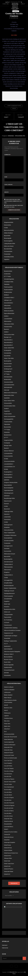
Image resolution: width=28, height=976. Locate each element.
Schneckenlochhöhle (9, 734)
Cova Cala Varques (9, 768)
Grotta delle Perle (8, 747)
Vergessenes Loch (8, 633)
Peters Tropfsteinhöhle (9, 532)
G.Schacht (6, 622)
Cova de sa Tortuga (8, 771)
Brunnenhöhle (7, 427)
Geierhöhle (6, 548)
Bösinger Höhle (8, 445)
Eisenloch (6, 503)
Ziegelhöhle (7, 411)
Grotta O (6, 829)
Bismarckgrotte (7, 238)
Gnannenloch (7, 519)
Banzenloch (7, 509)
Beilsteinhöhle (7, 379)
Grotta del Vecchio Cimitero (10, 831)
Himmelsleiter (7, 675)
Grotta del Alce (7, 855)
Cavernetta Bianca (8, 826)
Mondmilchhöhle (8, 271)
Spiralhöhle (7, 398)
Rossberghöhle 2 (8, 474)
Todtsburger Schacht (9, 590)
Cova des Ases (7, 800)
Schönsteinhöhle (8, 251)
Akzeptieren (15, 11)
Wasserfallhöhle (8, 485)
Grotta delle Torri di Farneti (10, 736)
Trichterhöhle (7, 543)
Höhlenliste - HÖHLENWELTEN (16, 135)
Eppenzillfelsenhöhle (9, 313)
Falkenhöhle (7, 424)
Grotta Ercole (7, 866)
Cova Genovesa (8, 773)
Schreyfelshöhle (8, 598)
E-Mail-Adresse (8, 184)
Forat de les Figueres (9, 805)
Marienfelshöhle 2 (8, 342)
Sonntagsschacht (8, 545)
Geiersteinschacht (8, 561)
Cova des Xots (7, 776)
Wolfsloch (6, 295)
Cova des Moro (7, 813)
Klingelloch (7, 572)
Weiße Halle (7, 604)
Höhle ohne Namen (9, 246)
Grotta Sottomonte (8, 739)
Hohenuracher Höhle (9, 334)
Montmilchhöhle (8, 363)
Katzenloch (7, 514)
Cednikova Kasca (8, 718)
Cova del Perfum (8, 765)
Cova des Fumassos (9, 802)
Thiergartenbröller (8, 614)
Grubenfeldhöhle (8, 477)
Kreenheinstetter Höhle (9, 405)
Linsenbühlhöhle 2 (8, 464)
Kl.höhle (6, 458)
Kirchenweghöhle (8, 240)
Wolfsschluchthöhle (9, 310)
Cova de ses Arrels (8, 808)
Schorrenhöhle (7, 366)
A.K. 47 (6, 643)
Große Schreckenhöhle (9, 416)
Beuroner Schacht (8, 659)
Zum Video (14, 35)
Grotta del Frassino (8, 752)
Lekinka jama (7, 692)
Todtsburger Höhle (8, 511)
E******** (6, 437)
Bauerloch (6, 329)
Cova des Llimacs (8, 816)
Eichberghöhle (7, 350)
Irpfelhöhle (6, 479)
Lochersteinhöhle (8, 453)
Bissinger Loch (7, 337)
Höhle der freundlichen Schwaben (12, 630)
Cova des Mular (8, 792)
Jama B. (6, 705)
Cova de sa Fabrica (9, 810)
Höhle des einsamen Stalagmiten (12, 651)
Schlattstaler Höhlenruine (10, 535)
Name (6, 176)
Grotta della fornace (9, 837)
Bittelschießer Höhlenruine (10, 392)
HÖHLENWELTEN (13, 972)
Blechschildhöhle (8, 656)
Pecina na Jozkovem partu (10, 758)
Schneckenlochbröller (9, 461)
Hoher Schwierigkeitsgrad (14, 105)
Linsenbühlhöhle (8, 318)
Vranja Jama (7, 723)
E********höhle (7, 276)
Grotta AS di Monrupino (9, 744)
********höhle (7, 429)
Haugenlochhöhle (8, 440)
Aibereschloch (7, 569)
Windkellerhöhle (8, 292)
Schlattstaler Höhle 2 (9, 297)
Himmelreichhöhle (8, 382)
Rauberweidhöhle (8, 289)
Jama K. (6, 710)
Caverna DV (7, 834)
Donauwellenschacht (9, 670)
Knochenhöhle (7, 551)
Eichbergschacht (8, 368)
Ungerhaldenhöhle (8, 490)
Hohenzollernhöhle (8, 530)
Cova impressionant (9, 787)
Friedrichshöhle (8, 413)
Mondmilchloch (7, 435)
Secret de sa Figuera (9, 779)
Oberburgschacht (8, 524)
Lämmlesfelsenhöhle (9, 384)
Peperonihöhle (7, 617)
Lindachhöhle (7, 516)
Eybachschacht (7, 501)
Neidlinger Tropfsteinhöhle (10, 641)
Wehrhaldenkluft (8, 387)
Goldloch (6, 332)
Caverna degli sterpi (9, 742)
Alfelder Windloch (8, 233)
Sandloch (6, 408)
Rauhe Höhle (7, 662)
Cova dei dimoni (8, 794)
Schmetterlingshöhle (9, 279)
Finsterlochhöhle (8, 421)
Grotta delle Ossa (8, 750)
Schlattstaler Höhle (8, 281)
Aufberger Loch (7, 300)
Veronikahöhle (7, 353)
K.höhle (6, 227)
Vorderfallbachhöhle (9, 256)
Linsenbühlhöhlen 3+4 (9, 466)
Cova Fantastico (8, 763)
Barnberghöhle (7, 361)
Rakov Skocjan (7, 697)
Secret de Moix (7, 789)
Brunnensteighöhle (8, 487)
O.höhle (6, 577)
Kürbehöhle (7, 432)
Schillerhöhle (7, 273)
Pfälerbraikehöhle (8, 567)
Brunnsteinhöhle (8, 248)
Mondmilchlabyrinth (9, 585)
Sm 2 (5, 731)
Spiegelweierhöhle (8, 222)
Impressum (4, 945)
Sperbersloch (7, 646)
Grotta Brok (7, 839)
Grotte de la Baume (8, 687)
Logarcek (6, 715)
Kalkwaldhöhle (7, 308)
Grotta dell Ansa (8, 847)
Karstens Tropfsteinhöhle (10, 588)
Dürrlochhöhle (7, 225)
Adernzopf (6, 390)
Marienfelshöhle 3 (8, 345)
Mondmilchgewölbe (9, 664)
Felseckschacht (8, 625)
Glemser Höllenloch (9, 450)
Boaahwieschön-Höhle (9, 609)
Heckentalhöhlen (8, 538)
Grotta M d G (7, 874)
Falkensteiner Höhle (9, 324)
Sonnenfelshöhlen (8, 302)
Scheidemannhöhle (9, 540)
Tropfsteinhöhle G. (8, 575)
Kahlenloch (7, 495)
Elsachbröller (7, 355)
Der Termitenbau (8, 619)
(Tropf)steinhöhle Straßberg (10, 627)
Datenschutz (5, 947)
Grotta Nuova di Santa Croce (11, 853)
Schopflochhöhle (8, 582)
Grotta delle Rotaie (8, 871)
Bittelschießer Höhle (9, 395)
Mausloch (6, 448)
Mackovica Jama (8, 707)
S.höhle (6, 506)
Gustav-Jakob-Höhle (9, 347)
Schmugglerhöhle (8, 580)
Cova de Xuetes (8, 784)
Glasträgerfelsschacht (9, 593)
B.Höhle (6, 469)
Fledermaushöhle (8, 287)
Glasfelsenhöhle (8, 667)
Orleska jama (7, 713)
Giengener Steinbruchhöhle (10, 482)
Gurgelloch (6, 601)
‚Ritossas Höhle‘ (8, 858)
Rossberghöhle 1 (8, 472)
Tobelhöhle (6, 284)
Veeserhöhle (7, 638)
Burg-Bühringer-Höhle (9, 498)
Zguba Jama (7, 726)
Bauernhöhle (7, 235)
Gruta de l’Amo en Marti (9, 781)
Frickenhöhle (7, 254)
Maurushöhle (7, 556)
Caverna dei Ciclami (9, 755)
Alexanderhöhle (8, 824)
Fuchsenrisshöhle (8, 456)
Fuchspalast (7, 442)
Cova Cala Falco (8, 760)
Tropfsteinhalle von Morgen (10, 635)
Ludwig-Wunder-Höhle (9, 243)
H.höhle (6, 522)
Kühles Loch (7, 612)
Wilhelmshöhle (7, 321)
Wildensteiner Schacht (9, 553)
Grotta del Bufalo (8, 850)
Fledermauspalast (8, 596)
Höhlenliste (14, 883)
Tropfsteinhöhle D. (8, 564)
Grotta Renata (7, 845)
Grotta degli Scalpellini (9, 842)
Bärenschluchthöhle (9, 230)
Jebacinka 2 (7, 728)
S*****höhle (7, 374)
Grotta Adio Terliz (8, 818)
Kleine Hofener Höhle (9, 400)
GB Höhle (6, 672)
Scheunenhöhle (8, 403)
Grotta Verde (7, 861)
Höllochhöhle (7, 305)
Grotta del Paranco (8, 868)
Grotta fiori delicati (8, 821)
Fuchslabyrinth (7, 371)
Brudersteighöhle (8, 559)
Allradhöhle (7, 527)
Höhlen (14, 108)
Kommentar (7, 154)
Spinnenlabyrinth (8, 649)
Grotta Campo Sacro (9, 863)
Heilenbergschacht (8, 493)
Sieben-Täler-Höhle (9, 358)
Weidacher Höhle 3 (8, 654)
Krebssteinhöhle (8, 326)
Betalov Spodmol (8, 695)
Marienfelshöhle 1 (8, 339)
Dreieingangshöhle (8, 419)
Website (6, 192)
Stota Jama (7, 721)
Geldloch (6, 316)
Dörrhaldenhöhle (8, 376)
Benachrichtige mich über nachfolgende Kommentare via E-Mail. (13, 201)
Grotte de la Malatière (9, 689)
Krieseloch (6, 606)
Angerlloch (6, 259)
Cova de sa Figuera (9, 797)
